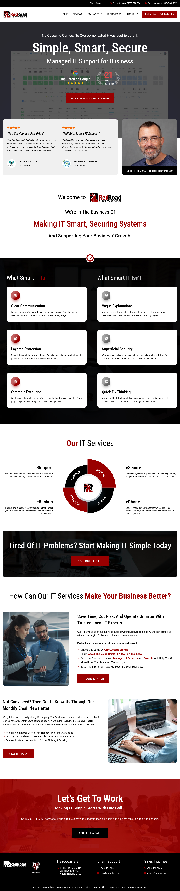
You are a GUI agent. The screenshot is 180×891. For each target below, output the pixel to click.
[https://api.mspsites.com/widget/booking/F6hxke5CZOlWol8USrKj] (36, 867)
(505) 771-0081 (134, 3)
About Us (132, 14)
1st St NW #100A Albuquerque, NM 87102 (71, 871)
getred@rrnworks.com (157, 873)
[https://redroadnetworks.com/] (15, 14)
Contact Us (101, 3)
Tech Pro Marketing (113, 887)
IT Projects (114, 14)
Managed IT (95, 14)
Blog (92, 3)
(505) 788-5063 (170, 3)
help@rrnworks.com (109, 873)
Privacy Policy (141, 887)
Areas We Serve (128, 887)
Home (64, 14)
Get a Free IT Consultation (159, 14)
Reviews (78, 14)
